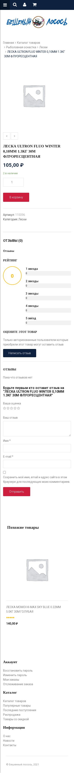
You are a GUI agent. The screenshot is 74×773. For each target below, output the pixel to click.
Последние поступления (19, 710)
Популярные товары (17, 705)
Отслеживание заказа (18, 684)
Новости (8, 740)
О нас (6, 736)
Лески (43, 47)
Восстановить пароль (18, 670)
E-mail (8, 456)
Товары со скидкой (16, 719)
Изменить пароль (15, 675)
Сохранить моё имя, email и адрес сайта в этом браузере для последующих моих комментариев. (36, 479)
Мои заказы (11, 679)
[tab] (15, 240)
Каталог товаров (28, 42)
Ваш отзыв (10, 417)
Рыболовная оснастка (21, 47)
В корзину (16, 197)
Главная (8, 42)
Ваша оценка (12, 403)
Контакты (9, 745)
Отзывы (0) (13, 241)
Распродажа (11, 714)
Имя (7, 440)
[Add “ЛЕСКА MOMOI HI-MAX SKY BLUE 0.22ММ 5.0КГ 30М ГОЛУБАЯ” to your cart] (37, 565)
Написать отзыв (19, 353)
